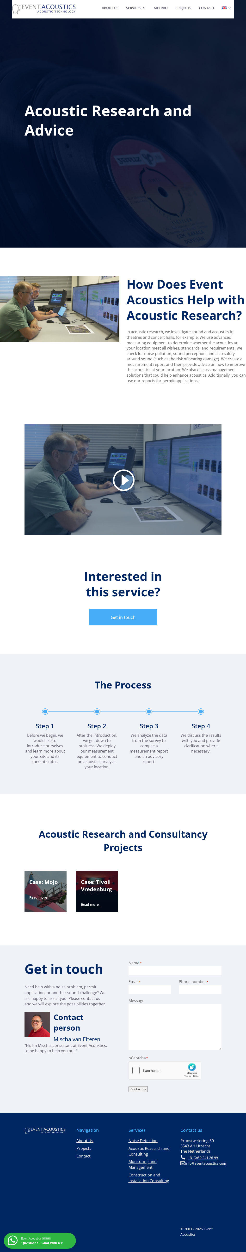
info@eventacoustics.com (205, 1163)
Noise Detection (143, 1140)
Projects (183, 8)
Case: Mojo (43, 881)
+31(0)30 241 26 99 (203, 1157)
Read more (38, 897)
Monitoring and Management (143, 1164)
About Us (110, 8)
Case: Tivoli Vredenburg (96, 885)
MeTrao (161, 8)
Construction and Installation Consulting (149, 1177)
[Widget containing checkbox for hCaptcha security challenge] (165, 1070)
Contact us (138, 1089)
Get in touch (123, 617)
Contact (207, 8)
